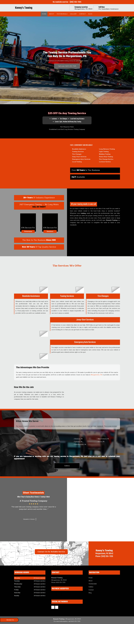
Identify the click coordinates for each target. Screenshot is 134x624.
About (51, 14)
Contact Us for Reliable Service (51, 551)
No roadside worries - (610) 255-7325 (67, 2)
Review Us (10, 620)
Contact (82, 14)
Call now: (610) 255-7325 (67, 66)
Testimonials (62, 14)
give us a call (94, 456)
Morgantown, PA (96, 375)
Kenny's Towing (111, 220)
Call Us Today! (39, 206)
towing (83, 213)
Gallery (73, 14)
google (52, 607)
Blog (90, 14)
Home (44, 14)
